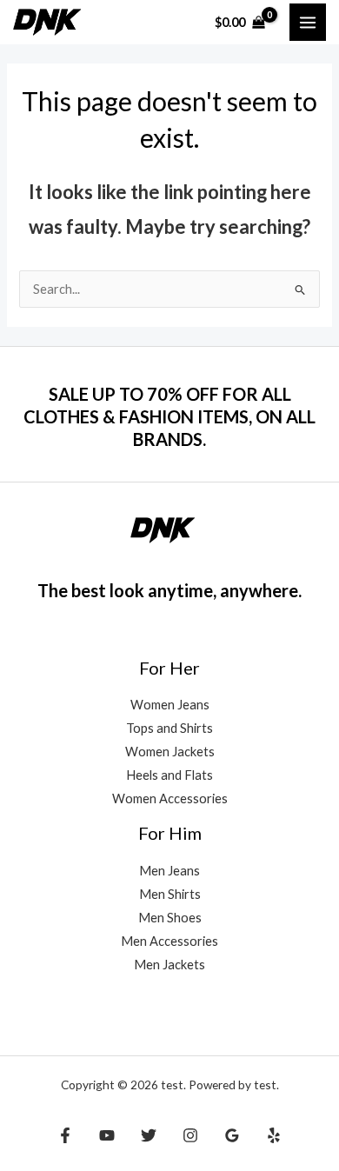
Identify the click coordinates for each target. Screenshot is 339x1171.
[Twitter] (148, 1135)
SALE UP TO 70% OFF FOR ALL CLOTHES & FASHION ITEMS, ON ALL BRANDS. (169, 416)
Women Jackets (170, 751)
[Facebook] (65, 1135)
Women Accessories (170, 798)
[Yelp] (274, 1135)
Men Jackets (169, 964)
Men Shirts (170, 894)
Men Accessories (169, 941)
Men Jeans (169, 870)
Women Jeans (169, 704)
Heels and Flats (169, 775)
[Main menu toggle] (307, 21)
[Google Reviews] (232, 1135)
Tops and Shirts (169, 728)
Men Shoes (170, 917)
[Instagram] (190, 1135)
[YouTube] (107, 1135)
